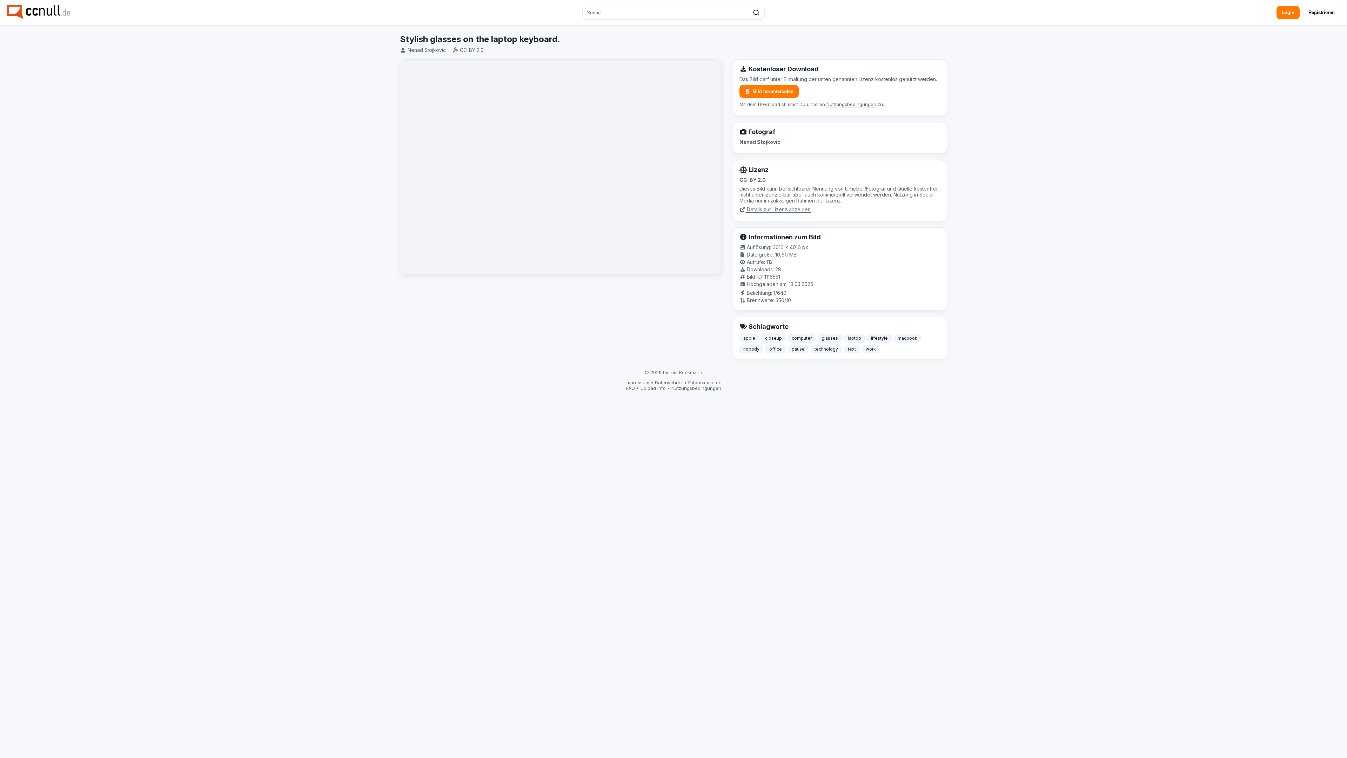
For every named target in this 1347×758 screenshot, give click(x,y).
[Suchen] (756, 12)
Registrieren (1321, 12)
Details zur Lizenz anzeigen (778, 209)
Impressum (637, 382)
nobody (751, 349)
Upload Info (653, 388)
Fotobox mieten (705, 382)
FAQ (630, 388)
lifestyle (879, 338)
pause (798, 349)
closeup (773, 338)
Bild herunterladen (773, 91)
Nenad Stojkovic (427, 50)
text (852, 349)
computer (802, 338)
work (871, 349)
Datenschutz (669, 382)
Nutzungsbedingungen (851, 104)
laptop (854, 338)
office (775, 349)
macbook (907, 338)
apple (749, 338)
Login (1288, 12)
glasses (830, 338)
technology (826, 349)
